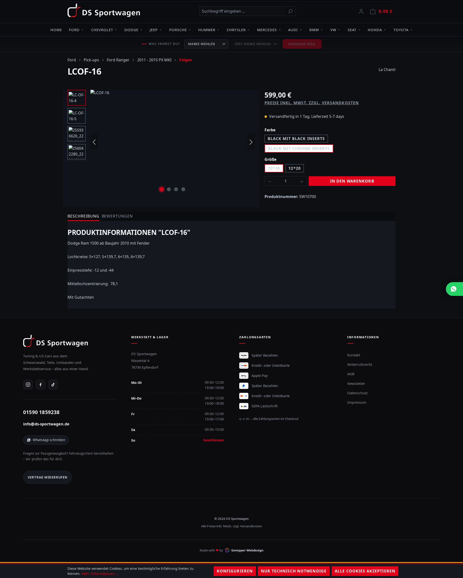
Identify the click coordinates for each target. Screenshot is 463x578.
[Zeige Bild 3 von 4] (176, 189)
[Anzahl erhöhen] (302, 181)
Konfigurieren (235, 571)
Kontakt (353, 354)
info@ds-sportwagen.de (46, 424)
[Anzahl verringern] (270, 181)
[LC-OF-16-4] (172, 142)
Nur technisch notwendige (294, 571)
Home (56, 29)
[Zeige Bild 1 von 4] (161, 189)
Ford (74, 29)
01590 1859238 (41, 412)
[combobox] (242, 11)
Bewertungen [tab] (117, 216)
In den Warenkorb (352, 181)
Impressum (356, 402)
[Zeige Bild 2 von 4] (169, 189)
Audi (293, 29)
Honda (375, 29)
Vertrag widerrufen (48, 477)
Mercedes (267, 29)
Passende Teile (302, 44)
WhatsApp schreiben (49, 439)
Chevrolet (102, 29)
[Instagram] (28, 384)
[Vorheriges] (94, 142)
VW (333, 29)
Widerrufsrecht (359, 364)
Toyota (401, 29)
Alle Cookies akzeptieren (365, 571)
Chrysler (236, 29)
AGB (350, 373)
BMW (314, 29)
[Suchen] (290, 11)
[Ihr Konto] (361, 11)
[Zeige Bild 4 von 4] (183, 189)
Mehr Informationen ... (100, 573)
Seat (352, 29)
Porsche (178, 29)
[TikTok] (53, 384)
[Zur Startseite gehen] (104, 10)
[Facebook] (40, 384)
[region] (161, 142)
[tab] (83, 216)
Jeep (154, 29)
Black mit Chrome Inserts (299, 148)
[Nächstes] (251, 142)
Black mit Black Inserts (296, 138)
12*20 (294, 168)
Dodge (131, 29)
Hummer (206, 29)
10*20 (274, 168)
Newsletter (356, 383)
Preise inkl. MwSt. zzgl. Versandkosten (312, 103)
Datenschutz (357, 392)
